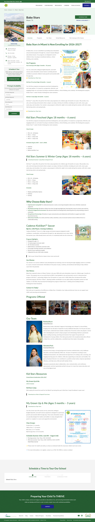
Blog (26, 515)
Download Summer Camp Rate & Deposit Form (40, 159)
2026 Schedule (30, 383)
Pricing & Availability (82, 20)
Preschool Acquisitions (58, 515)
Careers (66, 5)
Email (8, 106)
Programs (39, 5)
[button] (89, 29)
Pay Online (48, 515)
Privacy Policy (62, 520)
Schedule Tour (83, 17)
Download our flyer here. (34, 78)
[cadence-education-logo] (10, 515)
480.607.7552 (43, 520)
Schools (10, 10)
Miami (16, 10)
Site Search (87, 1)
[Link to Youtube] (79, 516)
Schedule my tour (14, 79)
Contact (87, 5)
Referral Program (40, 515)
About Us (21, 515)
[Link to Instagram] (82, 516)
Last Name (9, 97)
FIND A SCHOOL (75, 5)
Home (5, 10)
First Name (9, 92)
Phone (8, 102)
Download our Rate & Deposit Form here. (39, 394)
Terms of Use (69, 520)
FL (13, 10)
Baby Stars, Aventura (15, 1)
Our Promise (49, 5)
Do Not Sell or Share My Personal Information (82, 520)
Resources (58, 5)
